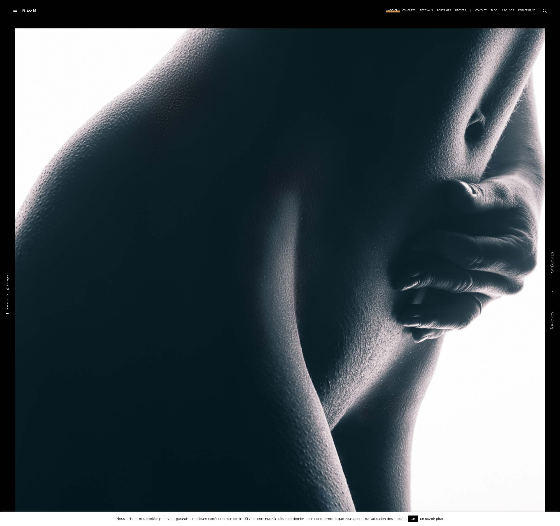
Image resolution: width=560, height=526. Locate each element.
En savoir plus (431, 519)
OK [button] (413, 519)
